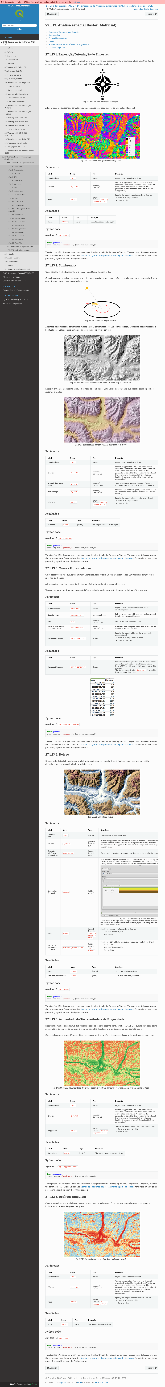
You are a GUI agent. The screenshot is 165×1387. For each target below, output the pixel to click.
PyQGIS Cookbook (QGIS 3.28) (15, 300)
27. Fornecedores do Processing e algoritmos (18, 158)
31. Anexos (9, 265)
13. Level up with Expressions (16, 94)
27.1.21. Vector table (16, 239)
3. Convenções (10, 56)
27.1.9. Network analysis (17, 195)
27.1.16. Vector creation (17, 222)
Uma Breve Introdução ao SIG (15, 281)
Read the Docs (101, 1382)
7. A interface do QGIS (13, 71)
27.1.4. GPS (13, 177)
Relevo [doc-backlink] (57, 754)
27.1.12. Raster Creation (17, 205)
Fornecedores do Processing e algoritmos (97, 6)
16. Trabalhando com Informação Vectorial (18, 107)
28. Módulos (9, 254)
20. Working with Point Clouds (17, 125)
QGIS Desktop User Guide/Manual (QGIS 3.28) (19, 43)
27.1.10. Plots (13, 198)
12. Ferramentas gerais (13, 90)
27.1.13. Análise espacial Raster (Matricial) (19, 210)
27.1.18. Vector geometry (17, 229)
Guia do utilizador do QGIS (62, 6)
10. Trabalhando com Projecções (17, 83)
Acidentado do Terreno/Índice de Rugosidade (68, 44)
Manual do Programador (12, 304)
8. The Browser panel (13, 75)
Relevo (51, 41)
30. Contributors (11, 262)
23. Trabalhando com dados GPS (17, 139)
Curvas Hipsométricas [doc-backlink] (68, 568)
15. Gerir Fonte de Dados (14, 102)
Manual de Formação (11, 277)
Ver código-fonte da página (146, 9)
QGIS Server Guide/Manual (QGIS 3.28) (18, 273)
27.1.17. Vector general (16, 225)
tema (79, 1382)
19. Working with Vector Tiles (16, 122)
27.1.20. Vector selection (17, 236)
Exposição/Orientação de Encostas (64, 32)
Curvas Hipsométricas (58, 38)
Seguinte (150, 14)
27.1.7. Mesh (13, 187)
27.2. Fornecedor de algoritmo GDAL (20, 247)
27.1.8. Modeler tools (16, 191)
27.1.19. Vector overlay (16, 232)
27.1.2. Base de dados (16, 170)
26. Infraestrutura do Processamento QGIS (19, 152)
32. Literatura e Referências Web (17, 269)
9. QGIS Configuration (13, 79)
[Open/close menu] (1, 42)
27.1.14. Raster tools (16, 215)
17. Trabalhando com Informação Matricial (18, 113)
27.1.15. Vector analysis (17, 218)
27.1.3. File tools (14, 173)
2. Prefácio (9, 52)
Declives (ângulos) (56, 48)
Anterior (53, 14)
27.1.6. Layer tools (15, 184)
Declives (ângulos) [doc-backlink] (65, 1197)
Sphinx (63, 1382)
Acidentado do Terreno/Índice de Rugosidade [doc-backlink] (84, 1019)
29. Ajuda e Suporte (12, 258)
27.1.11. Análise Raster (16, 202)
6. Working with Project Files (16, 67)
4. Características (11, 60)
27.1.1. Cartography (15, 166)
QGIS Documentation (20, 6)
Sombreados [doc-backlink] (61, 265)
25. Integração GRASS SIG (15, 147)
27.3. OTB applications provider (18, 250)
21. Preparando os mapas (15, 129)
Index (19, 29)
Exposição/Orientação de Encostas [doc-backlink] (77, 54)
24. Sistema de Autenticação (16, 143)
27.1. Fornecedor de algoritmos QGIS (20, 163)
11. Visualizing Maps (12, 86)
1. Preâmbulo (10, 48)
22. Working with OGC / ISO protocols (16, 134)
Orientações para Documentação (16, 290)
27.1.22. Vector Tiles (15, 243)
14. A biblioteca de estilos (15, 98)
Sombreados (54, 35)
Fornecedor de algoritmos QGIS (136, 6)
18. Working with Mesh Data (16, 118)
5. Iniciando (9, 63)
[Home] (46, 6)
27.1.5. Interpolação (15, 180)
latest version (77, 2)
